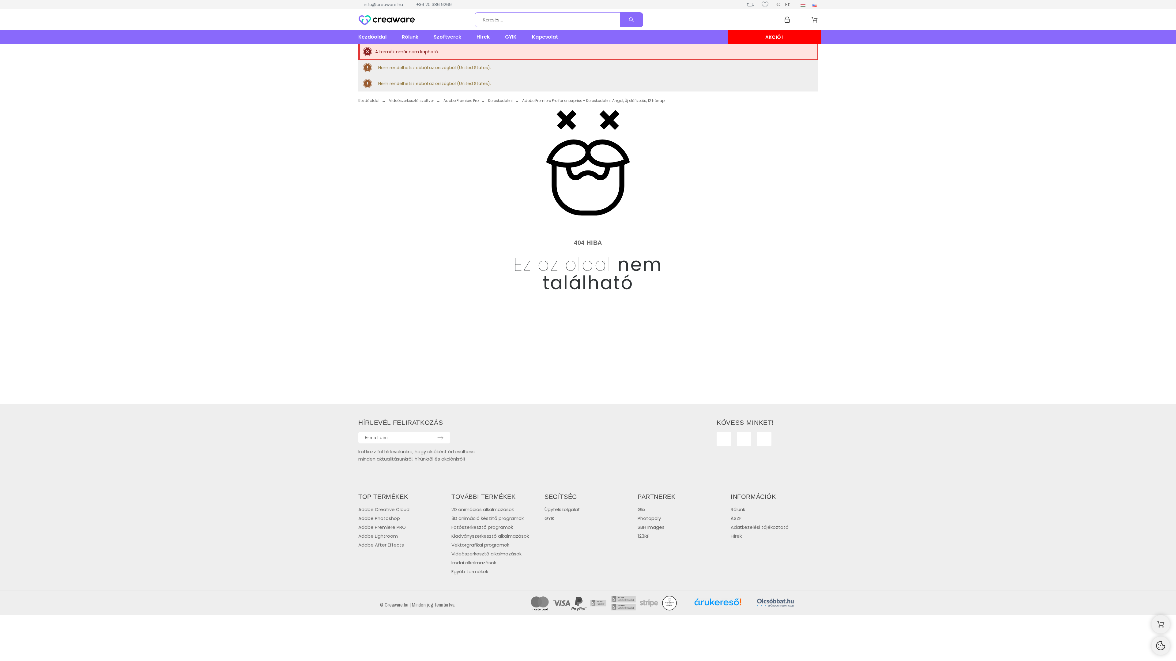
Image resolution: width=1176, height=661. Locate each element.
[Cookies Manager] (1161, 646)
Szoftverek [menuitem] (447, 36)
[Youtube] (744, 439)
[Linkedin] (764, 439)
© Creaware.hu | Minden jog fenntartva (417, 604)
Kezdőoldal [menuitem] (372, 36)
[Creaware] (386, 21)
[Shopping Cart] (1161, 624)
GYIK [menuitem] (511, 36)
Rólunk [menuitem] (410, 36)
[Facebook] (724, 439)
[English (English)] (814, 5)
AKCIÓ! (774, 37)
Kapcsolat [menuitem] (545, 36)
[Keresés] (631, 20)
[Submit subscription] (440, 437)
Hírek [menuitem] (483, 36)
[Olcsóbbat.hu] (775, 603)
